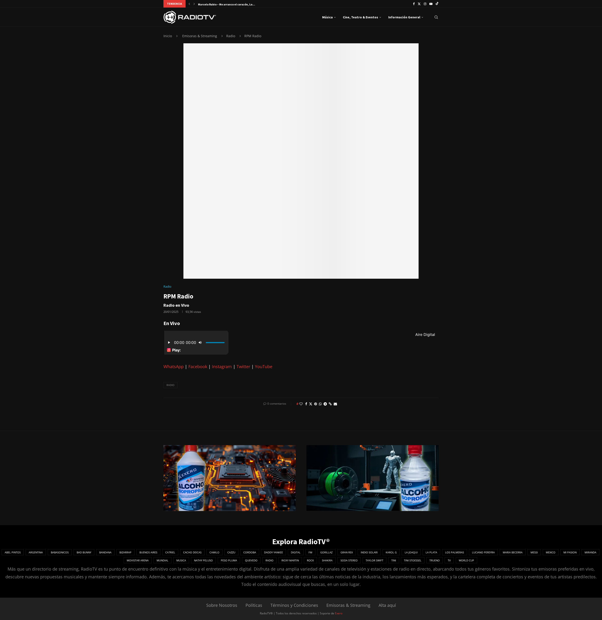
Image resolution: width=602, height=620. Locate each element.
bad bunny (84, 552)
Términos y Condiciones (294, 605)
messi (534, 552)
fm (310, 552)
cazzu (231, 552)
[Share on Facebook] (306, 404)
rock (310, 560)
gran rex (347, 552)
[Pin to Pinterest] (315, 404)
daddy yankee (273, 552)
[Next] (194, 4)
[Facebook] (414, 4)
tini (393, 560)
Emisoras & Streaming (199, 36)
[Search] (436, 17)
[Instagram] (425, 4)
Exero (338, 613)
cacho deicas (192, 552)
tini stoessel (412, 560)
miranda (590, 552)
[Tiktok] (437, 4)
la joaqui (411, 552)
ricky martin (290, 560)
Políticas (254, 605)
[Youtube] (430, 4)
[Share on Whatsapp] (320, 404)
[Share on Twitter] (310, 404)
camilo (214, 552)
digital (296, 552)
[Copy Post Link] (330, 404)
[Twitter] (419, 4)
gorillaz (326, 552)
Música (327, 17)
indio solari (369, 552)
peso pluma (229, 560)
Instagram (222, 366)
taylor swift (374, 560)
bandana (105, 552)
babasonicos (60, 552)
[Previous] (189, 4)
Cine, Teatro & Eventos (360, 17)
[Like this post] (301, 404)
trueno (434, 560)
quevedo (251, 560)
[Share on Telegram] (325, 404)
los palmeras (454, 552)
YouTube (263, 366)
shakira (327, 560)
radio (170, 385)
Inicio (167, 36)
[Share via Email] (335, 404)
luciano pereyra (483, 552)
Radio (230, 36)
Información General (404, 17)
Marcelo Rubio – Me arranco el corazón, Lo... (226, 4)
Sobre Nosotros (221, 605)
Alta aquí (387, 605)
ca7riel (170, 552)
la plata (431, 552)
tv (449, 560)
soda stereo (349, 560)
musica (181, 560)
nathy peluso (203, 560)
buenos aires (148, 552)
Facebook (197, 366)
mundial (162, 560)
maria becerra (513, 552)
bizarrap (125, 552)
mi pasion (570, 552)
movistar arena (138, 560)
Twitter (243, 366)
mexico (550, 552)
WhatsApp (173, 366)
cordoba (249, 552)
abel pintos (13, 552)
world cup (466, 560)
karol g (391, 552)
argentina (36, 552)
